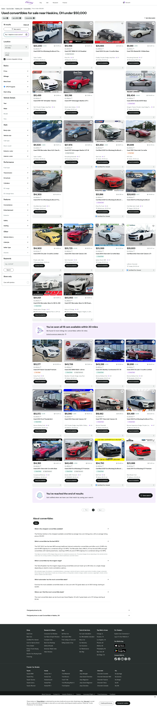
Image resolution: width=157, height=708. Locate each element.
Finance (65, 2)
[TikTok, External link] (115, 659)
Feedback (112, 694)
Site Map (81, 652)
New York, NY (100, 652)
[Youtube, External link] (122, 659)
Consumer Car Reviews (50, 634)
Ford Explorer (66, 686)
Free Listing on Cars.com (69, 640)
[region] (78, 701)
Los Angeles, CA (101, 640)
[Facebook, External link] (119, 659)
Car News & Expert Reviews (52, 637)
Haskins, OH (18, 8)
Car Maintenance (84, 649)
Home (3, 8)
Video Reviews (48, 652)
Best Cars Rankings (49, 643)
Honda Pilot (47, 683)
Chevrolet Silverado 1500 (104, 677)
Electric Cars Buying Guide (34, 653)
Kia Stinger (118, 680)
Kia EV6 (117, 686)
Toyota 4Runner (31, 686)
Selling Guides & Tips (67, 643)
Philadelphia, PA (101, 649)
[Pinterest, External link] (129, 659)
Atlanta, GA (100, 646)
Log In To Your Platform (120, 637)
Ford (63, 670)
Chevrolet (100, 670)
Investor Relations (67, 694)
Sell (47, 2)
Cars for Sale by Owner (33, 643)
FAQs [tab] (36, 523)
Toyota (28, 670)
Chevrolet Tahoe (102, 683)
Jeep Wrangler (84, 674)
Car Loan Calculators (85, 634)
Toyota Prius (30, 677)
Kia (116, 670)
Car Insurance (83, 646)
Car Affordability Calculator (86, 637)
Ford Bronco (65, 677)
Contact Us (56, 694)
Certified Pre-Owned (32, 640)
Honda (46, 670)
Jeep (81, 670)
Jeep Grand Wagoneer (86, 683)
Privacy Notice (40, 701)
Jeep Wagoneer (84, 680)
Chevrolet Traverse (102, 680)
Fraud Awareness (102, 694)
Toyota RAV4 (30, 674)
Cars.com (86, 701)
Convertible (27, 8)
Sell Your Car (65, 634)
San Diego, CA (101, 655)
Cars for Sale (10, 8)
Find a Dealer (30, 646)
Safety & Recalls (48, 646)
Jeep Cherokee (84, 686)
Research (55, 2)
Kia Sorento (118, 677)
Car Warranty (83, 643)
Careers (78, 694)
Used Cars (29, 634)
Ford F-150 (65, 680)
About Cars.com (46, 694)
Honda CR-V (47, 674)
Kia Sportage (118, 674)
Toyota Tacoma (31, 680)
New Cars (29, 637)
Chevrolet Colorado (102, 686)
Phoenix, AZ (100, 643)
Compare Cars (48, 640)
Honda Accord (48, 680)
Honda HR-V (47, 686)
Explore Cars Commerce (121, 634)
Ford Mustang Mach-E (68, 683)
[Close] (155, 697)
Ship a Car (82, 640)
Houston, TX (100, 637)
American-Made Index (50, 649)
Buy (41, 2)
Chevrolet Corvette (102, 674)
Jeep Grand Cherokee (86, 677)
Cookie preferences (106, 703)
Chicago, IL (100, 634)
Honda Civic (47, 677)
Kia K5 (116, 683)
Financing (29, 656)
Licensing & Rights (88, 694)
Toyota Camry (30, 683)
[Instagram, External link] (125, 659)
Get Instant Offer (66, 637)
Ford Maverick (66, 674)
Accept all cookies (122, 703)
